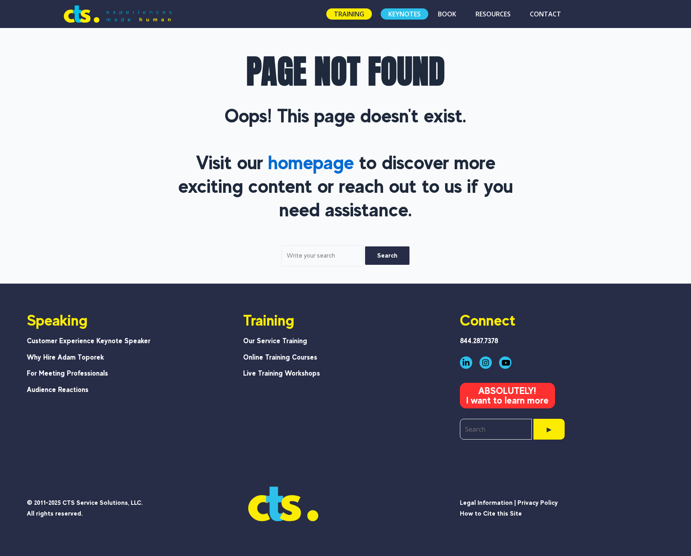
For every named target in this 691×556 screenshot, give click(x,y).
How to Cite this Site (491, 513)
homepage (311, 162)
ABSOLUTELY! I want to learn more (507, 395)
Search (387, 255)
